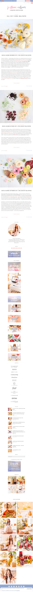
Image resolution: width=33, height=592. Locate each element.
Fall (17, 53)
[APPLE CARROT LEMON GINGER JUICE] (21, 480)
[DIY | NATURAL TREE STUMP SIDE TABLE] (12, 480)
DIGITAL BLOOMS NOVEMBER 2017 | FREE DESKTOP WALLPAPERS (16, 55)
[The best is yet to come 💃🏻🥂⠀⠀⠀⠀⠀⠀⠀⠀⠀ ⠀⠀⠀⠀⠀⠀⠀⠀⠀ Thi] (8, 510)
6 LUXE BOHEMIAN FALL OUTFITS (17, 449)
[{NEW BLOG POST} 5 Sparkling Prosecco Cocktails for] (24, 510)
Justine (7, 86)
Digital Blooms (14, 53)
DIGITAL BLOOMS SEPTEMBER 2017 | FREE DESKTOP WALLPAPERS (16, 190)
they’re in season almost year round (24, 209)
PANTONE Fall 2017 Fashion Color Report (21, 60)
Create (10, 53)
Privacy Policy (18, 590)
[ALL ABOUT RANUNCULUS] (12, 489)
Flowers (19, 53)
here (26, 207)
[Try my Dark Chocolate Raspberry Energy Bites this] (24, 543)
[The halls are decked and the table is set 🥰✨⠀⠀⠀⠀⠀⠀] (8, 543)
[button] (16, 1)
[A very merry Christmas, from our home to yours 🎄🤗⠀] (24, 526)
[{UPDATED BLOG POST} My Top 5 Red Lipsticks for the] (8, 576)
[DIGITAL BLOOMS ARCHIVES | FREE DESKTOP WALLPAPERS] (21, 489)
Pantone (22, 53)
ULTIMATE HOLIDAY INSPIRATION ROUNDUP (18, 441)
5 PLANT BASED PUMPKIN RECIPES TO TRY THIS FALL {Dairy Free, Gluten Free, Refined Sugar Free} (18, 413)
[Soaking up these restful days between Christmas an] (8, 526)
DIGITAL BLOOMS (11, 59)
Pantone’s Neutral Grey (13, 71)
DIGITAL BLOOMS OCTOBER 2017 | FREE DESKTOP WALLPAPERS (16, 126)
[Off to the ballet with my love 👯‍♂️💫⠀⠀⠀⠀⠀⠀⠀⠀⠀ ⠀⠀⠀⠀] (8, 559)
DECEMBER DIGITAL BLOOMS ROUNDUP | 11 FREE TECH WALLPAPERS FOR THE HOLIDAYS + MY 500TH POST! (19, 431)
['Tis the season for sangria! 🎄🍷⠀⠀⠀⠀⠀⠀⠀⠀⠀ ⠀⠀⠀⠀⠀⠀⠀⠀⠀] (24, 559)
